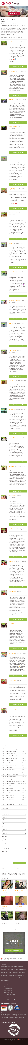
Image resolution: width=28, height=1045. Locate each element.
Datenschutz (13, 1043)
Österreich (22, 968)
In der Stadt (4, 857)
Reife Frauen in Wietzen (14, 786)
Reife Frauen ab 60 (11, 998)
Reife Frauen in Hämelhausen (14, 776)
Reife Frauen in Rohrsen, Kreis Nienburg (14, 790)
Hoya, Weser (21, 42)
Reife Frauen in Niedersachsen (14, 758)
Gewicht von (5, 836)
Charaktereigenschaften (9, 986)
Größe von (4, 827)
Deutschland (11, 958)
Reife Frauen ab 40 (11, 994)
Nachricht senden (17, 66)
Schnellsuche (7, 983)
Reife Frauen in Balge (14, 779)
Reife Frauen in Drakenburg (14, 797)
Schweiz (4, 969)
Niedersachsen (18, 958)
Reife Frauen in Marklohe (12, 804)
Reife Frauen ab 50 (11, 996)
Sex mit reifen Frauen (8, 992)
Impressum (19, 1043)
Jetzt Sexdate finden (20, 863)
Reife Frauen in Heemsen (14, 799)
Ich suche (4, 812)
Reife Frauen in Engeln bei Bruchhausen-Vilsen (14, 802)
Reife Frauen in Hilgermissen (14, 751)
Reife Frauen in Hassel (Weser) (14, 756)
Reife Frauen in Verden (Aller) (14, 795)
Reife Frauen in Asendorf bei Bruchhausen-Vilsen (14, 781)
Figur (3, 846)
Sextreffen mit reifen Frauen (7, 968)
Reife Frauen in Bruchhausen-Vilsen (14, 774)
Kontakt (8, 1043)
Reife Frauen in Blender (14, 788)
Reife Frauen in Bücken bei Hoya (14, 749)
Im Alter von (5, 817)
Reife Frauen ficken (8, 990)
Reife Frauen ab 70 (11, 999)
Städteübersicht (7, 985)
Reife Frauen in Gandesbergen (14, 765)
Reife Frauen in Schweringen (14, 762)
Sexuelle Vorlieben (8, 988)
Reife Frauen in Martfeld (14, 772)
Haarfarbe (4, 851)
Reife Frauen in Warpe (14, 767)
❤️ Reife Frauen (4, 958)
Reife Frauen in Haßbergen (12, 783)
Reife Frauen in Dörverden (14, 769)
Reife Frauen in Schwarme (14, 792)
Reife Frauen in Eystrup (14, 760)
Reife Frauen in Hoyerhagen (14, 753)
